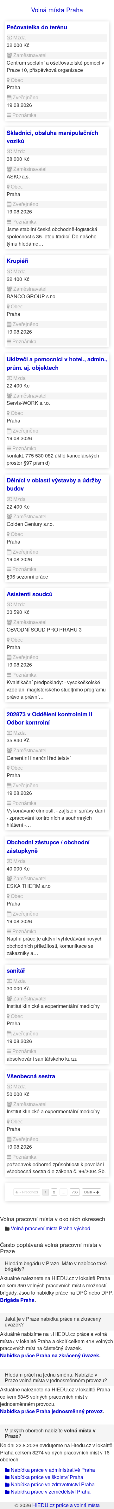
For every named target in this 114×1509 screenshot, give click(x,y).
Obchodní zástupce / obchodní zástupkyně (48, 846)
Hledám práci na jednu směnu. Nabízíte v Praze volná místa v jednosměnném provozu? (56, 1377)
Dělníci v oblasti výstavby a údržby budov (54, 484)
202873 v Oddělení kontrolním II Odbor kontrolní (49, 718)
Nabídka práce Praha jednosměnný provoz (51, 1411)
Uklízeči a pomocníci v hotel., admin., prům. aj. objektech (57, 363)
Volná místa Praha (57, 9)
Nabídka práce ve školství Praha (46, 1477)
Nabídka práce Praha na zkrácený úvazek (49, 1355)
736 (75, 1191)
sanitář (16, 970)
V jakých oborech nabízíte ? (50, 1433)
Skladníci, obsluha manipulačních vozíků (52, 136)
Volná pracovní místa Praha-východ (50, 1228)
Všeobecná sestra (31, 1076)
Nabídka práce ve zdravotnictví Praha (52, 1484)
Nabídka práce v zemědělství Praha (50, 1491)
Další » (90, 1191)
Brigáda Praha (17, 1299)
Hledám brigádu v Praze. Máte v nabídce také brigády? (56, 1266)
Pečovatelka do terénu (37, 27)
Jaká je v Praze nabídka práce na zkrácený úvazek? (53, 1321)
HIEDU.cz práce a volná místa (66, 1505)
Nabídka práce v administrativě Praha (52, 1469)
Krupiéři (17, 260)
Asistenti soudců (30, 594)
